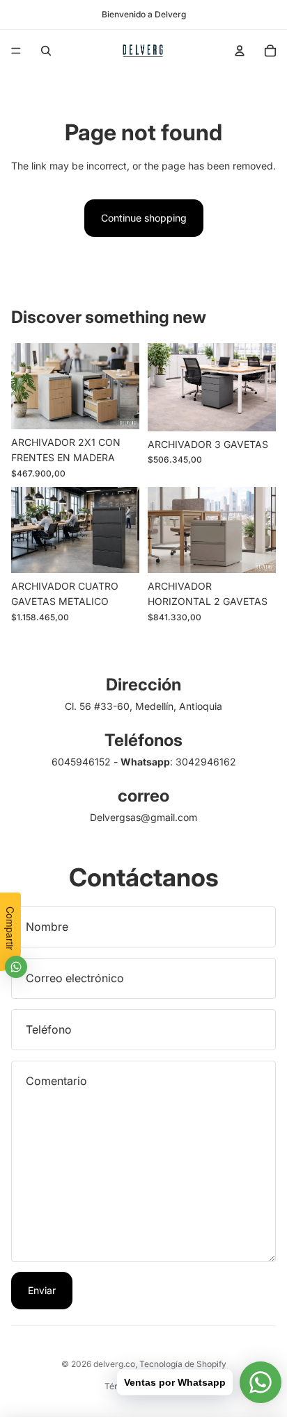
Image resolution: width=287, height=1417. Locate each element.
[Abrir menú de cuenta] (239, 50)
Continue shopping (144, 218)
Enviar (42, 1290)
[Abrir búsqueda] (46, 50)
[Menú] (16, 51)
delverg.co (114, 1364)
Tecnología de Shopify (182, 1364)
